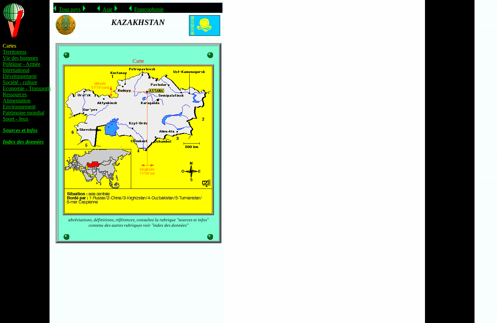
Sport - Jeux (15, 119)
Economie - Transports (27, 88)
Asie (107, 9)
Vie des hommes (20, 58)
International (16, 70)
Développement (20, 76)
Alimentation (16, 100)
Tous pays (69, 9)
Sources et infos (20, 130)
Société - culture (20, 82)
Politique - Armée (21, 64)
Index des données (23, 142)
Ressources (15, 94)
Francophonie (149, 9)
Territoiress (14, 52)
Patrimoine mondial (23, 113)
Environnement (19, 106)
